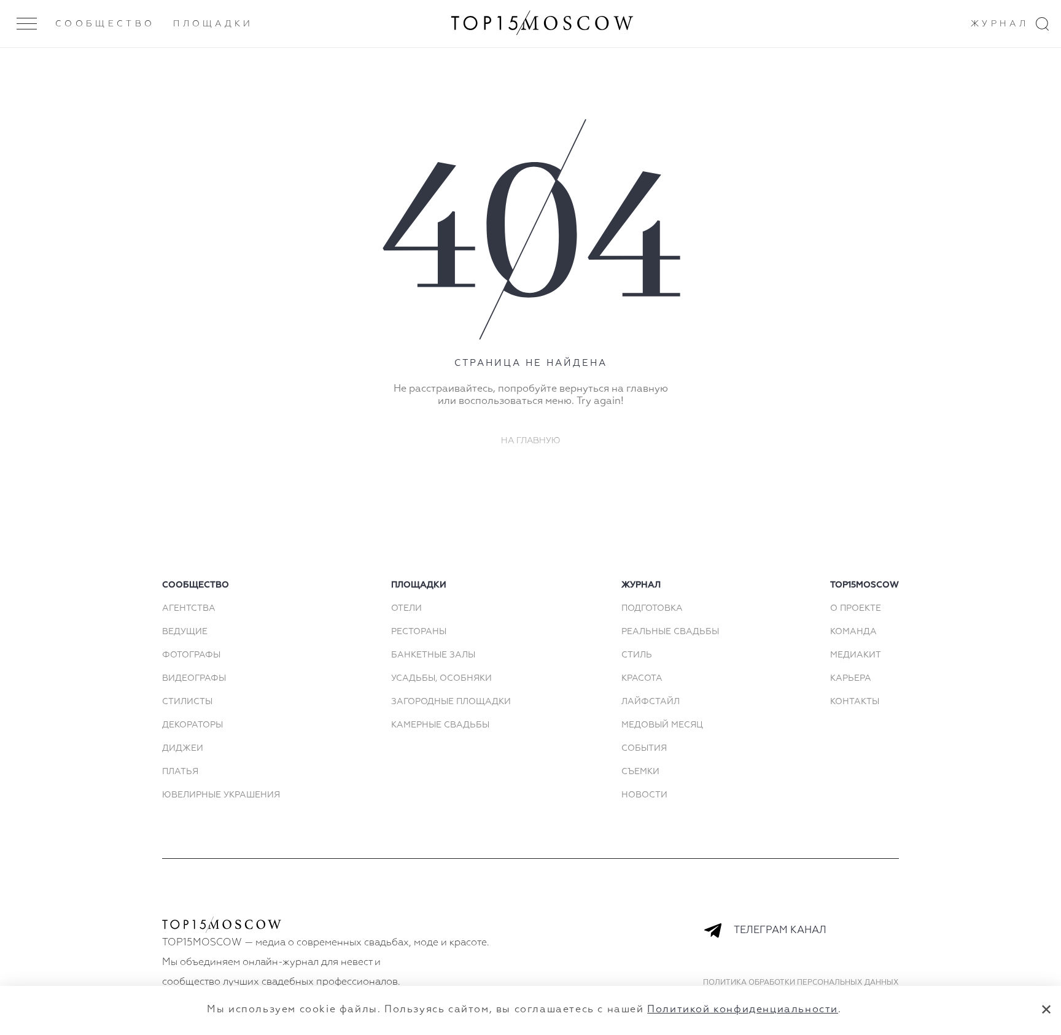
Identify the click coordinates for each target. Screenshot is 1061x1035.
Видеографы (194, 678)
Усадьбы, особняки (441, 678)
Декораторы (192, 725)
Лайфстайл (650, 701)
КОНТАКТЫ (854, 701)
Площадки (213, 24)
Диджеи (182, 748)
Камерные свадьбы (440, 725)
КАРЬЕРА (850, 678)
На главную (531, 440)
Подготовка (652, 608)
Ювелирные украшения (221, 795)
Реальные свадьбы (670, 631)
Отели (406, 608)
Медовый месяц (662, 725)
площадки (418, 585)
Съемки (640, 771)
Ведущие (185, 631)
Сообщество (105, 24)
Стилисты (187, 701)
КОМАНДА (853, 631)
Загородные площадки (451, 701)
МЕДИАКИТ (855, 655)
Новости (644, 795)
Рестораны (418, 631)
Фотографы (191, 655)
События (644, 748)
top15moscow (864, 585)
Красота (642, 678)
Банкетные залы (433, 655)
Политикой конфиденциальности (742, 1010)
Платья (180, 771)
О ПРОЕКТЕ (855, 608)
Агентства (189, 608)
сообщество (195, 585)
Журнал (999, 24)
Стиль (636, 655)
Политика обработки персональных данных (801, 983)
